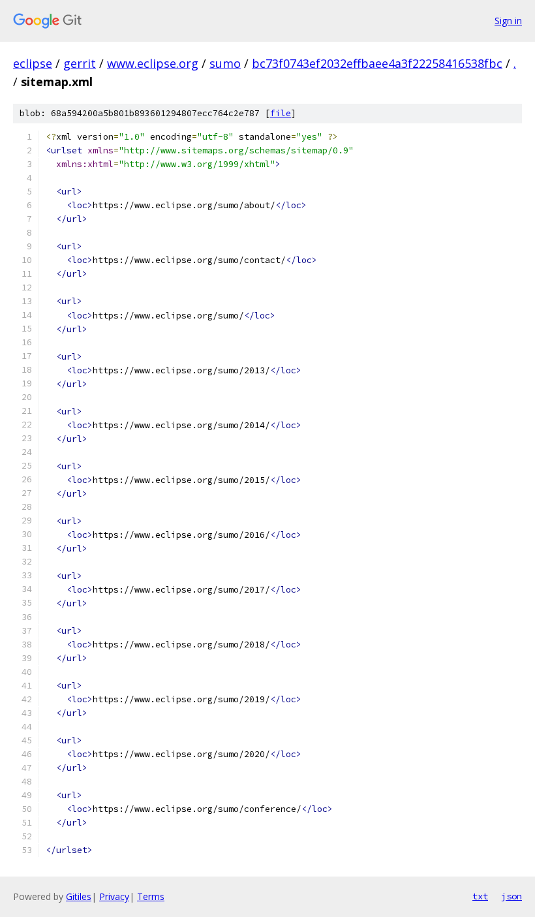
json (511, 896)
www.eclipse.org (152, 63)
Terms (150, 896)
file (280, 113)
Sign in (508, 20)
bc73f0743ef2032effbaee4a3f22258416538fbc (377, 63)
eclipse (32, 63)
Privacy (114, 896)
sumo (225, 63)
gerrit (79, 63)
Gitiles (78, 896)
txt (480, 896)
